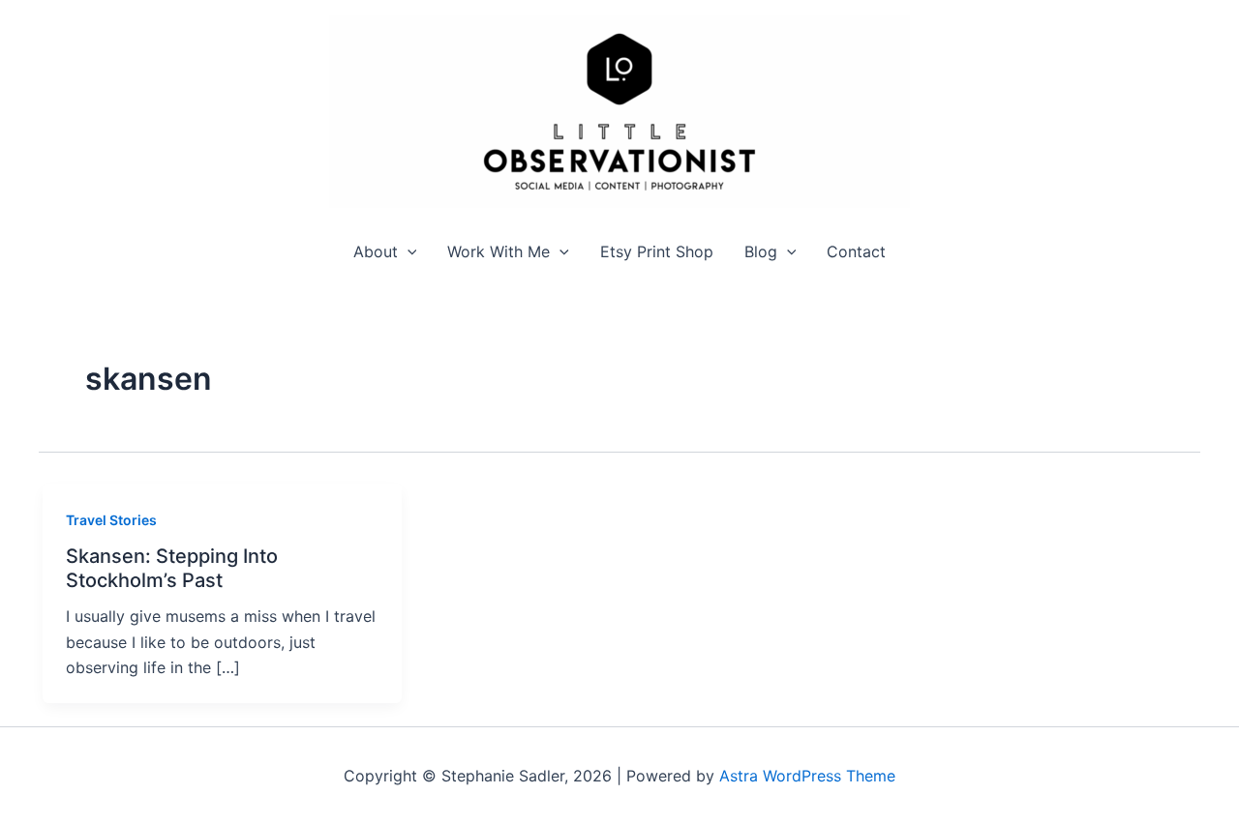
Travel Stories (111, 520)
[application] (407, 252)
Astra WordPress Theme (807, 775)
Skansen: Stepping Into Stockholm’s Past (172, 568)
